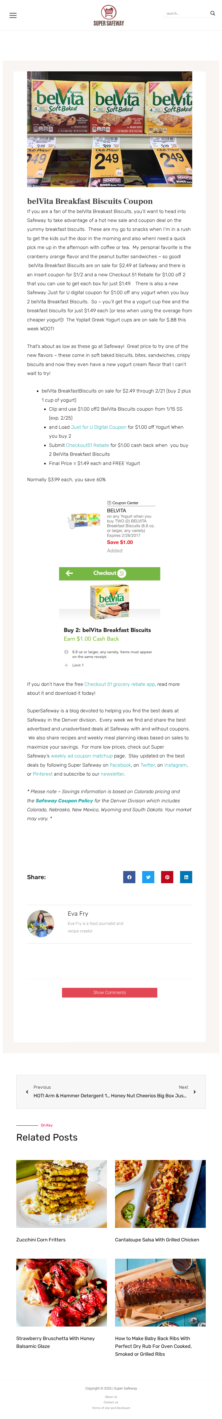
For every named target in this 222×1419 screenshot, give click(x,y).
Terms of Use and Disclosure (111, 1408)
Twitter (148, 765)
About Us (111, 1397)
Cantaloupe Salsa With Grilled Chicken (157, 1240)
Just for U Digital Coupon (98, 427)
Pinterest (43, 774)
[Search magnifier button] (213, 13)
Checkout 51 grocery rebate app (119, 684)
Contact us (111, 1402)
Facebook (120, 765)
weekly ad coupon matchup (82, 756)
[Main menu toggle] (13, 15)
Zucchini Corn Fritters (41, 1240)
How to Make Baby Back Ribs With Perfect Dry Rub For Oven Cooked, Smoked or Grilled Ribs (153, 1346)
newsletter (112, 774)
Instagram (175, 765)
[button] (129, 877)
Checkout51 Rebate (88, 445)
